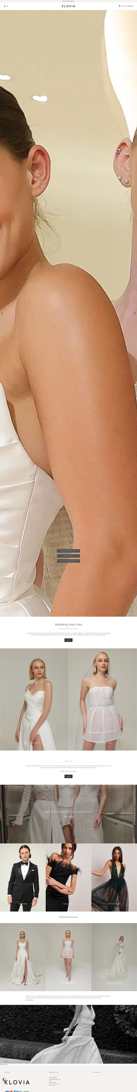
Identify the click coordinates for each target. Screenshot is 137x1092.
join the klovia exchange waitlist (68, 560)
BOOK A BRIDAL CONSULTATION (68, 550)
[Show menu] (4, 6)
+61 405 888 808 (127, 6)
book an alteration (68, 555)
